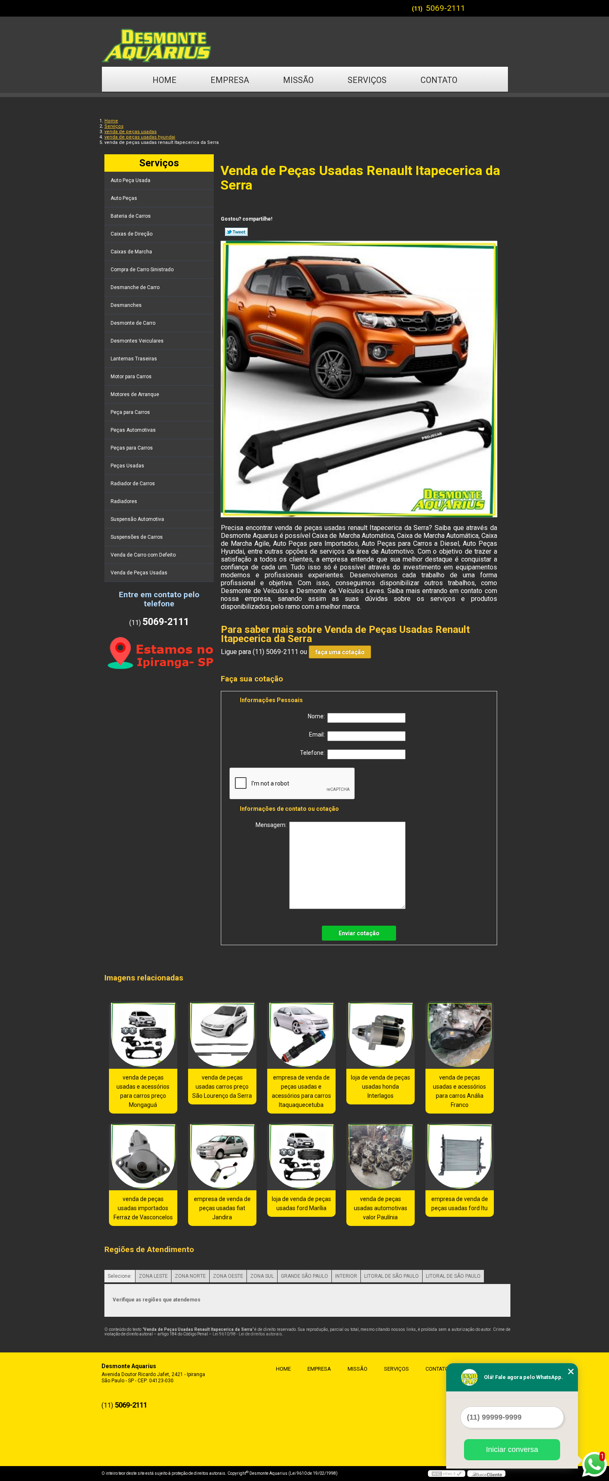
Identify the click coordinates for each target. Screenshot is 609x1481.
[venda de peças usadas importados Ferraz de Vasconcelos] (143, 1156)
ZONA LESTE (153, 1276)
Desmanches (126, 305)
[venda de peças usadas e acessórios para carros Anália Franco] (459, 1035)
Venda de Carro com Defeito (143, 555)
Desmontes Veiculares (137, 341)
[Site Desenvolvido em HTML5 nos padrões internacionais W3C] (446, 1473)
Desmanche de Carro (135, 287)
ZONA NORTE (190, 1276)
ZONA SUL (262, 1276)
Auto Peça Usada (130, 180)
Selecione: (120, 1276)
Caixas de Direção (131, 234)
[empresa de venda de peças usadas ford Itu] (459, 1156)
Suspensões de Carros (137, 537)
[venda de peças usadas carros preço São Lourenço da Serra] (222, 1035)
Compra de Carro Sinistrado (142, 269)
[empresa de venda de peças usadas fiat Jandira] (222, 1156)
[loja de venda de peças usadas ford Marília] (301, 1156)
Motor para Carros (131, 376)
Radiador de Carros (133, 483)
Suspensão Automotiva (137, 519)
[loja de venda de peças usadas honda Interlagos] (380, 1035)
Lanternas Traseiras (134, 359)
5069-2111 (445, 8)
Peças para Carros (132, 448)
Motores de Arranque (135, 394)
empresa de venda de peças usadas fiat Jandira (222, 1208)
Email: (318, 734)
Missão (298, 80)
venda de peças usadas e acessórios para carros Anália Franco (459, 1091)
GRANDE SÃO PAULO (304, 1276)
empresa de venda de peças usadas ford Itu (459, 1203)
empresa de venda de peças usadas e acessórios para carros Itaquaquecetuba (301, 1091)
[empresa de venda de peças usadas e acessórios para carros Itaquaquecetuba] (301, 1035)
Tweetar (236, 232)
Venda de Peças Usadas (139, 573)
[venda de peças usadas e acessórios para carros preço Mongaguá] (143, 1035)
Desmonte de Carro (133, 323)
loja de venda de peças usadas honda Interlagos (380, 1086)
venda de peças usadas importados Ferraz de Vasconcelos (143, 1208)
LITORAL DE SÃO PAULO (391, 1276)
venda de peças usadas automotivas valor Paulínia (380, 1208)
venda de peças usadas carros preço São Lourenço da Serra (222, 1086)
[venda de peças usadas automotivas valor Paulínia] (380, 1156)
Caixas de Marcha (131, 252)
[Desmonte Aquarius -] (305, 41)
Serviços (367, 80)
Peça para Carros (130, 412)
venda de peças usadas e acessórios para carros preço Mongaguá (142, 1091)
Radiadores (124, 501)
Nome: (317, 716)
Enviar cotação (358, 933)
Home (164, 80)
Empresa (229, 80)
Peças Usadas (127, 466)
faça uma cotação (340, 652)
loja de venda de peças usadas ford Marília (301, 1203)
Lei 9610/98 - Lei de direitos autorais (247, 1334)
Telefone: (313, 752)
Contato (438, 80)
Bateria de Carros (131, 216)
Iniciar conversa (512, 1449)
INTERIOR (346, 1276)
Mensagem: (272, 825)
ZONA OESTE (228, 1276)
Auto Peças (124, 198)
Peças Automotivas (133, 430)
